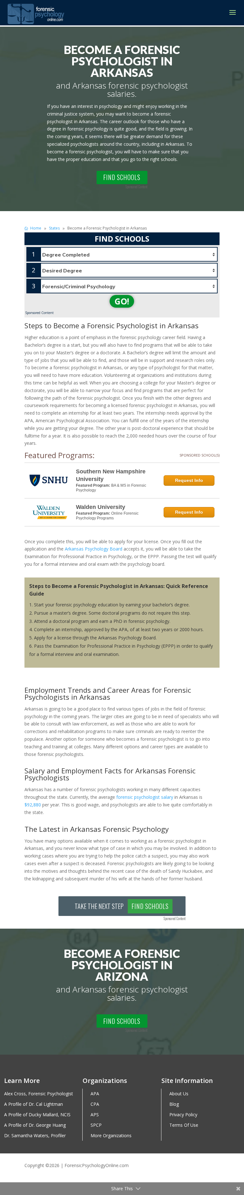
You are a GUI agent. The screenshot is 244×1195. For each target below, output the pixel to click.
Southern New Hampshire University (111, 475)
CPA (95, 1104)
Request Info (189, 480)
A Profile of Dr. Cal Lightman (33, 1104)
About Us (178, 1094)
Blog (174, 1104)
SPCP (96, 1125)
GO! (121, 301)
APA (95, 1094)
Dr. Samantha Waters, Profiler (35, 1135)
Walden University (100, 507)
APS (95, 1115)
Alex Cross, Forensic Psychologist (38, 1094)
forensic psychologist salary (144, 797)
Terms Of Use (183, 1125)
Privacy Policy (183, 1115)
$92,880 (32, 805)
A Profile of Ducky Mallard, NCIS (37, 1115)
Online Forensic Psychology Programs (107, 516)
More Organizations (111, 1135)
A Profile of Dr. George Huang (35, 1125)
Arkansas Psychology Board (93, 549)
